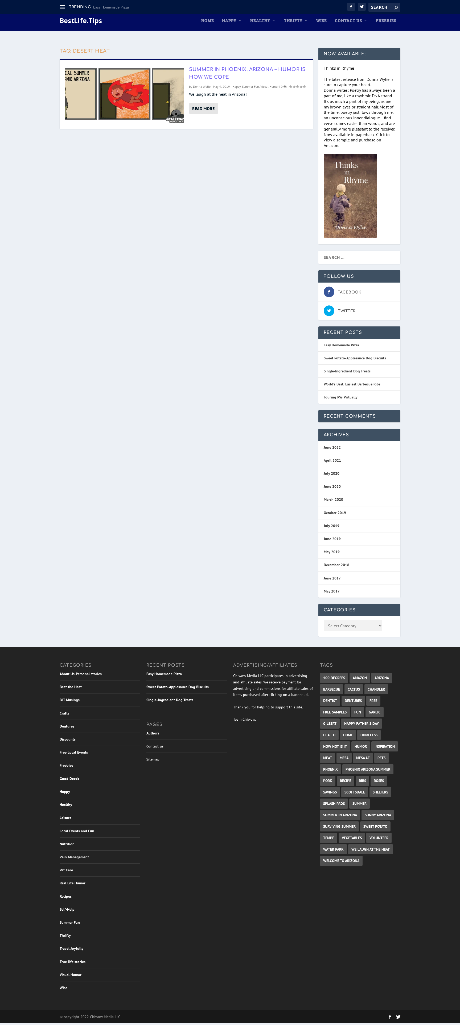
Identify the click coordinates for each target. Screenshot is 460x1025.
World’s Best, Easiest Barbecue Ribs (352, 384)
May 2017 (332, 591)
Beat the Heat (71, 686)
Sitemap (152, 759)
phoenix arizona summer (368, 769)
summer (359, 803)
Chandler (376, 689)
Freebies (386, 20)
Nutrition (67, 844)
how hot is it (335, 746)
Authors (152, 733)
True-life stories (72, 961)
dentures (353, 700)
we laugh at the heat (370, 849)
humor (361, 746)
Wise (321, 20)
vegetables (352, 837)
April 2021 (332, 460)
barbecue (331, 689)
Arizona (382, 677)
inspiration (385, 746)
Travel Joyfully (71, 948)
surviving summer (339, 826)
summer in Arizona (340, 815)
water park (333, 849)
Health (329, 735)
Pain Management (74, 857)
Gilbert (329, 723)
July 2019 (331, 525)
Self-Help (67, 909)
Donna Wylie (202, 87)
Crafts (64, 713)
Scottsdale (354, 792)
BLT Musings (70, 700)
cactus (354, 689)
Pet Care (66, 870)
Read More (203, 108)
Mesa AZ (363, 757)
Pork (327, 780)
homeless (368, 735)
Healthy (260, 20)
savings (330, 792)
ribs (362, 780)
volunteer (378, 837)
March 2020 (333, 499)
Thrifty (293, 20)
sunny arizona (378, 815)
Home (207, 20)
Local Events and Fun (77, 831)
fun (357, 712)
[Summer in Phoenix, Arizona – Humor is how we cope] (124, 94)
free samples (335, 712)
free (373, 700)
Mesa (344, 757)
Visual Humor (269, 87)
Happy (229, 20)
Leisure (65, 817)
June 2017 (332, 578)
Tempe (328, 837)
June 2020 (332, 486)
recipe (345, 780)
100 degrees (334, 677)
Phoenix (330, 769)
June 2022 (332, 447)
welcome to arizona (341, 860)
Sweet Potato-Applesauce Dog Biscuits (355, 358)
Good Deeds (69, 778)
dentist (330, 700)
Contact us (348, 20)
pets (381, 757)
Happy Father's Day (361, 723)
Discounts (68, 739)
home (348, 735)
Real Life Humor (72, 883)
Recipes (66, 896)
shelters (380, 792)
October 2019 (335, 512)
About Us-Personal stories (81, 673)
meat (327, 757)
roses (379, 780)
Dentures (67, 726)
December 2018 (336, 564)
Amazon (360, 677)
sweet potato (375, 826)
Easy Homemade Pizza (111, 7)
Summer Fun (250, 87)
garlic (374, 712)
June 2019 (332, 538)
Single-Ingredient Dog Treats (347, 371)
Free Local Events (74, 752)
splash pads (334, 803)
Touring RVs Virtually (341, 397)
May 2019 (332, 551)
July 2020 (331, 473)
